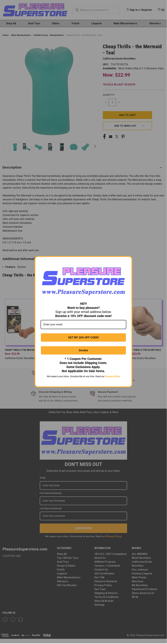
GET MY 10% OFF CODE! (83, 337)
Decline (83, 350)
